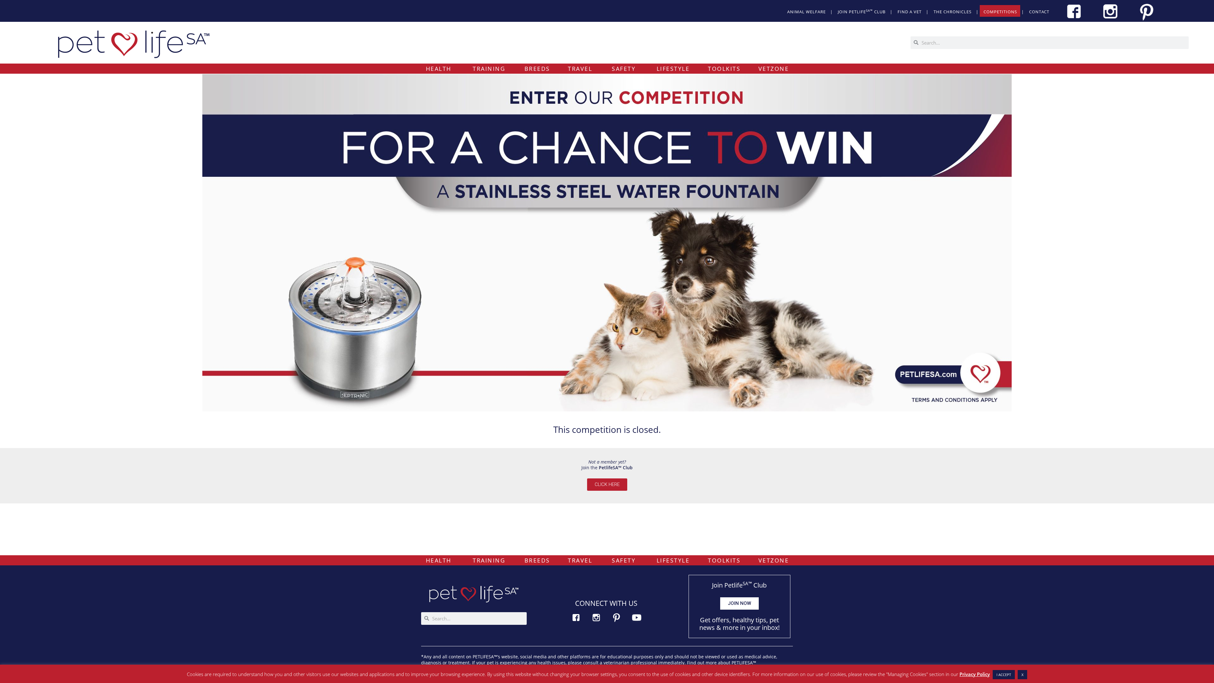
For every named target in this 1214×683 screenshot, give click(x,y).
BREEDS (537, 68)
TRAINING (489, 68)
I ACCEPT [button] (1003, 674)
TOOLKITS (724, 68)
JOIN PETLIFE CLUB (862, 12)
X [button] (1022, 674)
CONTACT (1039, 12)
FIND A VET (910, 12)
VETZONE (773, 68)
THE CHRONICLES (953, 12)
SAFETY (623, 68)
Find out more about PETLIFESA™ (721, 663)
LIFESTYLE (673, 68)
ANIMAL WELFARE (806, 12)
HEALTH (438, 68)
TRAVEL (580, 68)
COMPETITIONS (1000, 12)
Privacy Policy (975, 674)
